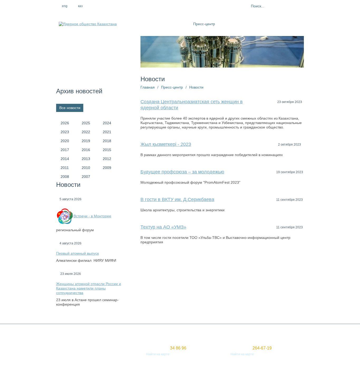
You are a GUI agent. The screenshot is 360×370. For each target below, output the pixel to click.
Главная (147, 87)
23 (153, 276)
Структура (179, 24)
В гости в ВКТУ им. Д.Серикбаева (177, 199)
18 (267, 269)
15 (239, 269)
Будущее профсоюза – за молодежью (182, 171)
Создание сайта (68, 349)
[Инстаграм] (114, 6)
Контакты (285, 24)
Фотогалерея (260, 24)
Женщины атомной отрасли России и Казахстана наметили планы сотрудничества (88, 288)
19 (277, 269)
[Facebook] (103, 6)
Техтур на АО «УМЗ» (163, 227)
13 (220, 269)
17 (258, 269)
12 (210, 269)
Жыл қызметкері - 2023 (165, 144)
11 (201, 269)
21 (296, 269)
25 (172, 276)
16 (248, 269)
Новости (196, 87)
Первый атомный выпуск (77, 253)
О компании (154, 24)
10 (191, 269)
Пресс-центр (204, 24)
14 (229, 269)
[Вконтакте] (125, 6)
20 (286, 269)
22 (144, 276)
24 (163, 276)
